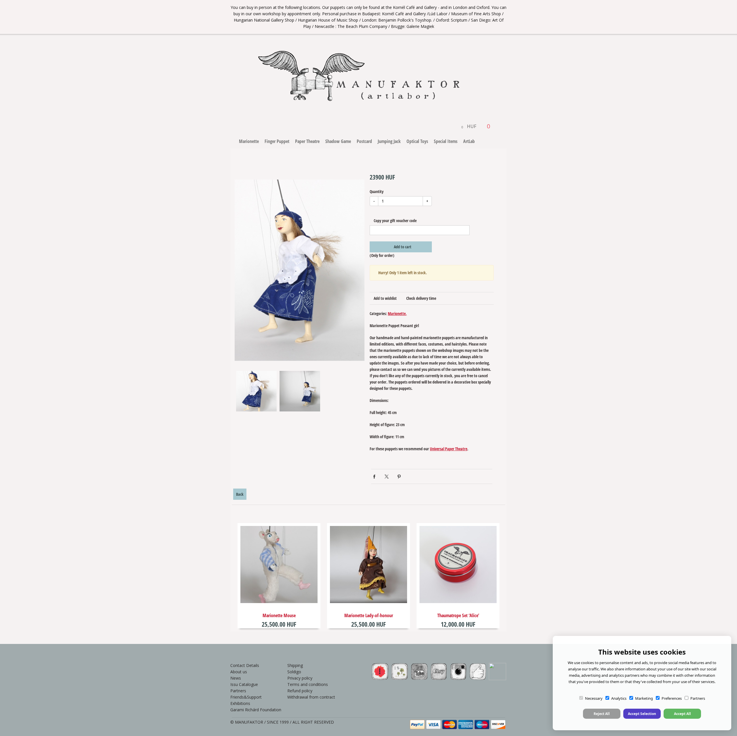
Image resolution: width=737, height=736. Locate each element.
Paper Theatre (307, 141)
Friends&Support (246, 697)
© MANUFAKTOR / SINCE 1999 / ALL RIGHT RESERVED (282, 722)
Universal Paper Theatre (448, 448)
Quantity (376, 191)
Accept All (682, 713)
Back (240, 494)
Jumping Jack (389, 141)
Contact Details (244, 665)
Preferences (672, 698)
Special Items (445, 141)
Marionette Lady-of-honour (368, 615)
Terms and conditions (307, 684)
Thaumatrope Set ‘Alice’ (458, 615)
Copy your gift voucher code (395, 220)
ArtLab (469, 141)
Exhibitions (240, 703)
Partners (238, 690)
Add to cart (402, 246)
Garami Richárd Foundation (255, 709)
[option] (299, 270)
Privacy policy (299, 678)
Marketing (644, 698)
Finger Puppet (277, 141)
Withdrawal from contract (311, 697)
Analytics (618, 698)
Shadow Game (338, 141)
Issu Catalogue (244, 684)
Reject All (602, 713)
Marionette (249, 141)
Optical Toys (417, 141)
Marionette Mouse (279, 615)
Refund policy (299, 690)
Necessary (594, 698)
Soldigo (294, 671)
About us (238, 671)
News (235, 678)
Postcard (364, 141)
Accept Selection (642, 713)
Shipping (295, 665)
